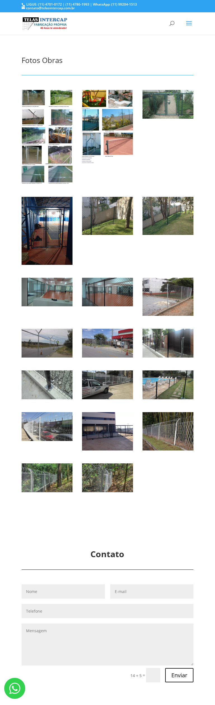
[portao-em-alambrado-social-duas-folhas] (47, 263)
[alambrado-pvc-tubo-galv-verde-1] (107, 233)
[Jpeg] (167, 117)
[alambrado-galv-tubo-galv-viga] (167, 314)
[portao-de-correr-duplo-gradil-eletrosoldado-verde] (107, 449)
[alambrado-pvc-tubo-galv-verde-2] (167, 233)
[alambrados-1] (47, 182)
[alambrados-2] (107, 161)
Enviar (179, 675)
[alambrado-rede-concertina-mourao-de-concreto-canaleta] (167, 449)
